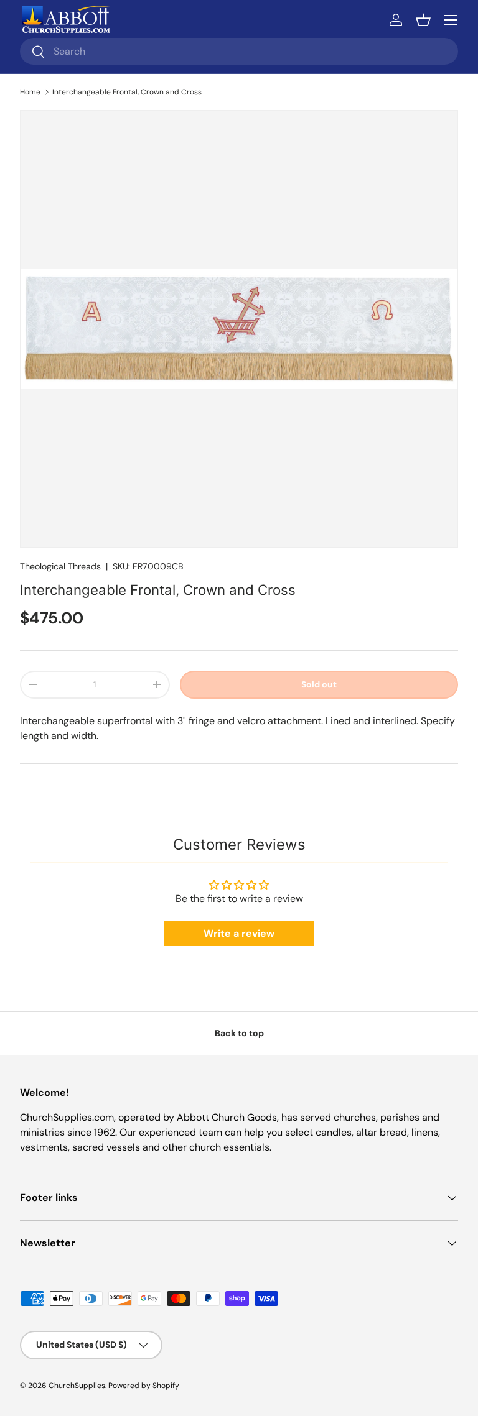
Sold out (319, 684)
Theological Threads (60, 566)
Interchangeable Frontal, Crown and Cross (127, 92)
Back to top (239, 1033)
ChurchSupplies (77, 1386)
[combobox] (239, 51)
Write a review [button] (239, 933)
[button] (423, 20)
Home (30, 92)
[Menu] (450, 20)
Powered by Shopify (143, 1386)
